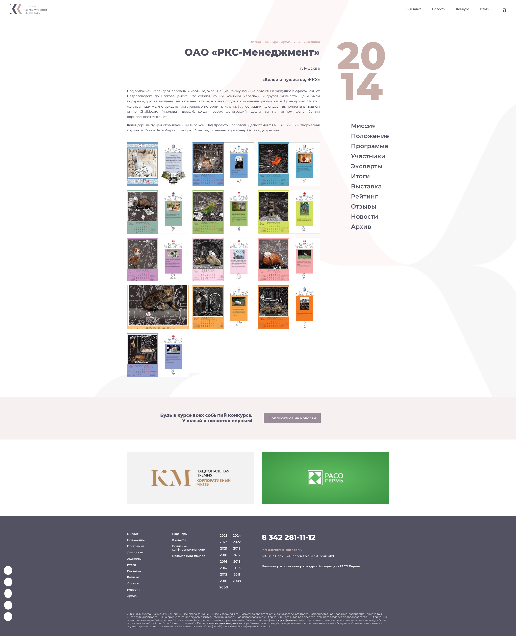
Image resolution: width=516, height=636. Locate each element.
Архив (361, 226)
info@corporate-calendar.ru (282, 550)
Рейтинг (364, 196)
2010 (223, 581)
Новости (438, 9)
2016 (223, 561)
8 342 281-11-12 (289, 537)
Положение (370, 136)
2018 (223, 555)
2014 (223, 568)
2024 (237, 535)
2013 (236, 568)
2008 (224, 587)
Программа (369, 146)
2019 (236, 548)
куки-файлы (286, 620)
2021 (223, 548)
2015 (236, 561)
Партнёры (179, 534)
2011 (237, 574)
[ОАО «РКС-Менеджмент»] (158, 164)
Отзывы (363, 206)
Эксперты (366, 166)
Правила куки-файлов (188, 556)
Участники (368, 156)
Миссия (363, 126)
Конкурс (463, 9)
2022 (237, 542)
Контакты (179, 540)
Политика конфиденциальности (188, 547)
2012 (223, 574)
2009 (237, 581)
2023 (223, 542)
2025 (223, 535)
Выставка (413, 9)
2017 (236, 555)
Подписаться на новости (292, 418)
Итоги (484, 9)
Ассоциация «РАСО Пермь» (339, 566)
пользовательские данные (224, 623)
